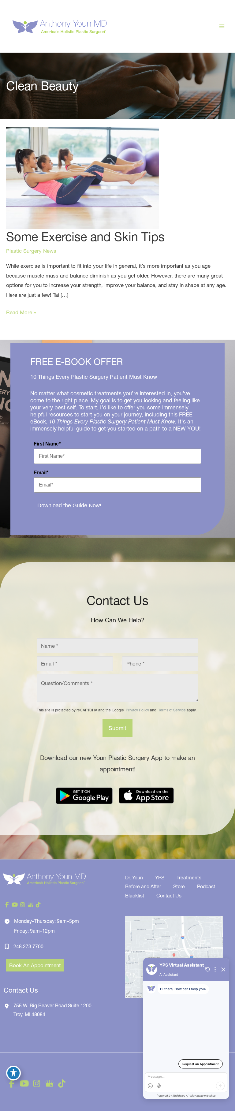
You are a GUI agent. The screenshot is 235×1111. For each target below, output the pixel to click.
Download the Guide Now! (69, 505)
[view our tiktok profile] (38, 905)
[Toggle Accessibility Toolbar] (13, 1073)
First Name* (47, 443)
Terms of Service (171, 709)
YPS (159, 877)
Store (179, 886)
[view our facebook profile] (7, 905)
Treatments (189, 877)
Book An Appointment (35, 965)
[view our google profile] (31, 905)
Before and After (143, 886)
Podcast (206, 886)
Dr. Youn (134, 877)
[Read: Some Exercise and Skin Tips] (82, 177)
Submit (117, 728)
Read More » (21, 313)
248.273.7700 (28, 946)
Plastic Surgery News (31, 251)
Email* (41, 472)
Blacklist (134, 896)
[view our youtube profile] (15, 905)
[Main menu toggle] (222, 26)
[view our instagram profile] (23, 905)
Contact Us (168, 896)
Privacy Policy (137, 709)
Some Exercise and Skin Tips (85, 236)
